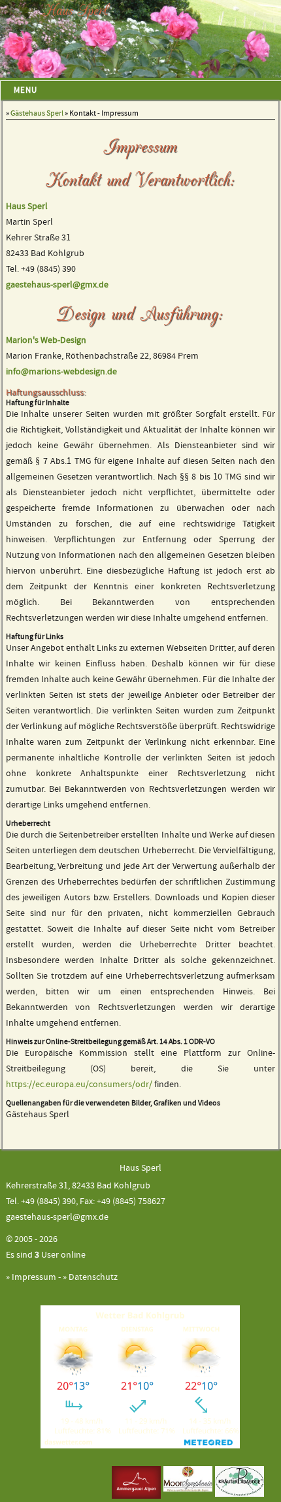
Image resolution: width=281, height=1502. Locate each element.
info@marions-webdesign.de (61, 372)
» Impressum (31, 1277)
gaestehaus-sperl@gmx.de (57, 285)
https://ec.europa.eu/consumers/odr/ (79, 1085)
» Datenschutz (90, 1277)
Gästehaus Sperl (36, 113)
